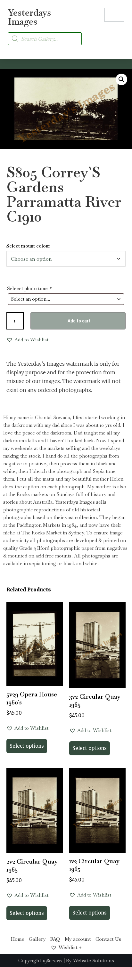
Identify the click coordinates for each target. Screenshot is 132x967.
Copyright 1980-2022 (40, 960)
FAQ (55, 939)
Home (17, 939)
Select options (27, 746)
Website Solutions (93, 960)
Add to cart (79, 320)
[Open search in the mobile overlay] (45, 38)
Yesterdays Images (29, 17)
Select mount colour (28, 246)
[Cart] (114, 14)
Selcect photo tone (29, 288)
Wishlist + (70, 947)
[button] (118, 35)
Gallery (37, 939)
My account (78, 939)
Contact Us (108, 939)
